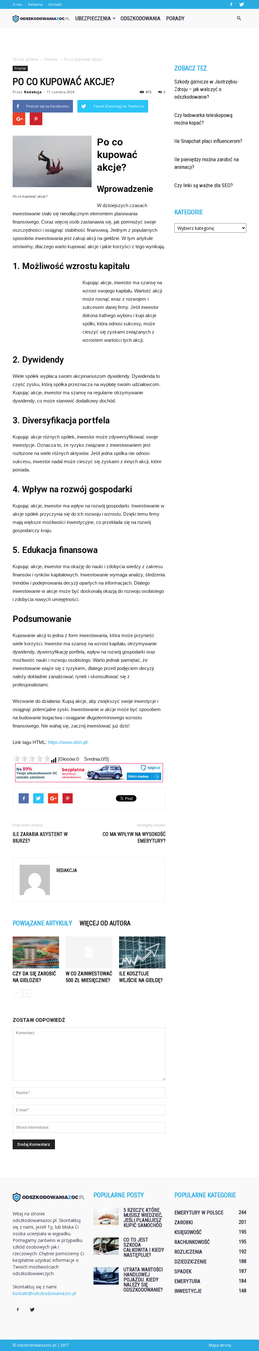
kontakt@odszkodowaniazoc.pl (44, 1293)
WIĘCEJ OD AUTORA (105, 923)
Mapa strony (220, 1345)
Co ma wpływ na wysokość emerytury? (134, 837)
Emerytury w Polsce (198, 1213)
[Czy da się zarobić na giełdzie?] (36, 952)
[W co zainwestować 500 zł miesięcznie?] (89, 952)
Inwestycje (188, 1291)
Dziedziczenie (190, 1262)
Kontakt (55, 4)
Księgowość (188, 1232)
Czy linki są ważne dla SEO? (203, 185)
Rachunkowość (192, 1242)
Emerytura (187, 1281)
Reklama (35, 4)
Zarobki (183, 1222)
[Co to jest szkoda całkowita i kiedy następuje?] (106, 1246)
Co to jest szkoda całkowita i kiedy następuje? (143, 1247)
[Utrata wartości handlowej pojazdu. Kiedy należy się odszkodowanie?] (106, 1276)
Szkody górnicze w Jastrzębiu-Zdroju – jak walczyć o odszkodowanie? (206, 89)
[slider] (32, 758)
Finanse (20, 68)
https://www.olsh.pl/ (68, 742)
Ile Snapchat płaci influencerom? (208, 141)
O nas (17, 4)
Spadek (182, 1271)
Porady (175, 18)
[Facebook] (231, 4)
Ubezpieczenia (93, 18)
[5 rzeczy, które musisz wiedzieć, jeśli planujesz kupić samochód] (106, 1216)
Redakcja (33, 91)
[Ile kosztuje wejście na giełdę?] (142, 952)
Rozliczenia (188, 1252)
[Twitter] (241, 4)
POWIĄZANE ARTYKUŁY (42, 923)
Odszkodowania (140, 18)
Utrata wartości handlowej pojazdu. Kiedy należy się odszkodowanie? (143, 1280)
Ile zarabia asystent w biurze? (40, 837)
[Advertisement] (129, 41)
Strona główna (25, 59)
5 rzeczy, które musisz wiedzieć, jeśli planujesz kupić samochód (142, 1217)
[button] (238, 18)
